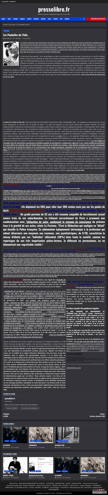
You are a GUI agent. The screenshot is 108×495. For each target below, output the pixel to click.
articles (7, 441)
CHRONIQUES (33, 445)
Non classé (6, 30)
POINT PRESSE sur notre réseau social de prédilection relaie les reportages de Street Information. (50, 192)
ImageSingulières (97, 487)
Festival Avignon (55, 487)
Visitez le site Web (11, 408)
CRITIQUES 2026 (59, 445)
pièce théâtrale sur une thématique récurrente (75, 267)
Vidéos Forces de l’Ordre (43, 485)
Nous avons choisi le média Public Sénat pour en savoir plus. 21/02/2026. (65, 188)
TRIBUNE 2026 (9, 487)
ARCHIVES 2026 (59, 483)
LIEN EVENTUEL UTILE (73, 368)
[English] (97, 490)
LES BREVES (6, 445)
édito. (9, 19)
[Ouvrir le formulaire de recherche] (84, 18)
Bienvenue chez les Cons (36, 475)
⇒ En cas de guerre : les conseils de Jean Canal (79, 192)
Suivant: (97, 415)
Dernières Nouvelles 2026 (14, 485)
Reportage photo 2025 (76, 487)
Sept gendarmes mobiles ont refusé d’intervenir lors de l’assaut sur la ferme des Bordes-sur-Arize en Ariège (29, 256)
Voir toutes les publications (30, 408)
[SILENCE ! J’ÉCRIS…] (15, 465)
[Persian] (102, 490)
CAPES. (60, 136)
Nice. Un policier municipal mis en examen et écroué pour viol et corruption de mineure (22, 254)
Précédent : (6, 415)
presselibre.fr (54, 9)
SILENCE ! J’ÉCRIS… (8, 475)
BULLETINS (88, 487)
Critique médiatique (85, 485)
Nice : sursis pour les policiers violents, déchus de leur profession (85, 283)
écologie (36, 19)
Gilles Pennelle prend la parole (27, 210)
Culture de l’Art (73, 485)
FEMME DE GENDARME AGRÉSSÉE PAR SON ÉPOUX (33, 305)
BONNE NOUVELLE (81, 315)
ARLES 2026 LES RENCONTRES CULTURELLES (32, 483)
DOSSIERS (65, 485)
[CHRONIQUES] (41, 435)
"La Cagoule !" (49, 186)
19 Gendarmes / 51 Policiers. (22, 328)
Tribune (15, 19)
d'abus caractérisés (76, 268)
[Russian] (104, 490)
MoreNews (59, 493)
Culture (43, 19)
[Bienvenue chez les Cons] (41, 465)
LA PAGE (67, 483)
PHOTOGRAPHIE (53, 489)
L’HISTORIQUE (50, 483)
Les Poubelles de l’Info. (21, 487)
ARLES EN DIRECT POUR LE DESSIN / (24, 192)
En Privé (31, 487)
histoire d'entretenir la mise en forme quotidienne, (61, 270)
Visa (61, 19)
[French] (100, 490)
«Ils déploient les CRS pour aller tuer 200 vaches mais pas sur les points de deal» (67, 256)
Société (29, 19)
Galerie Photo (13, 483)
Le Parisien (50, 225)
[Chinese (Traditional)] (95, 490)
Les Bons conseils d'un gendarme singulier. (82, 308)
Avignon (67, 19)
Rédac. (3, 19)
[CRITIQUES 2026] (67, 435)
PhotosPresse (65, 487)
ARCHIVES (38, 487)
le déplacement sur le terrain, (37, 270)
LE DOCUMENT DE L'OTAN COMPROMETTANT (11, 190)
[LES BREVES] (15, 435)
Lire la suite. (48, 190)
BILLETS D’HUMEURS (29, 485)
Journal (22, 19)
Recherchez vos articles (98, 19)
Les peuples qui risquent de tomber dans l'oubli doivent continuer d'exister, (18, 196)
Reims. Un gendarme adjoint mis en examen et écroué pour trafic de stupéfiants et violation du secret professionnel (64, 254)
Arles (49, 19)
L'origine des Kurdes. (77, 199)
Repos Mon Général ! (81, 313)
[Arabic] (93, 490)
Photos (55, 19)
